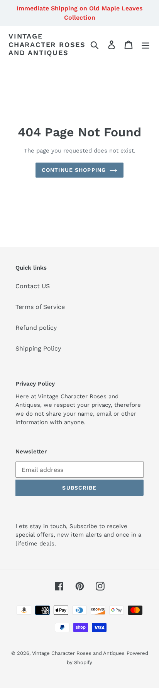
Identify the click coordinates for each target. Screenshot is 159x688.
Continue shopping (74, 170)
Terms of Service (40, 306)
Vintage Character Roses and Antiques (47, 44)
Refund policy (36, 327)
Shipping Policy (38, 348)
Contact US (32, 286)
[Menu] (145, 44)
